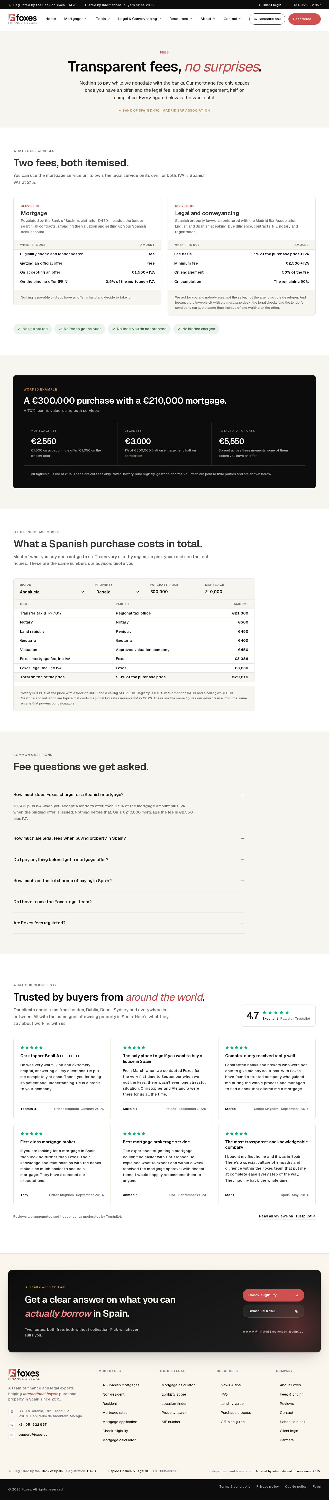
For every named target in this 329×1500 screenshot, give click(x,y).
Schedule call (270, 18)
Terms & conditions (235, 1486)
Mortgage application (120, 1422)
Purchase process (236, 1412)
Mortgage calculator (119, 1440)
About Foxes (290, 1385)
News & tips (231, 1385)
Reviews (287, 1403)
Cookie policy (296, 1486)
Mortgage (214, 584)
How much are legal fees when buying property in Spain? (69, 838)
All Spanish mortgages (121, 1385)
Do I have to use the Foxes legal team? (52, 902)
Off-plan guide (233, 1422)
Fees (317, 1486)
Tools (101, 18)
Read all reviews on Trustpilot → (287, 1216)
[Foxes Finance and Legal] (23, 19)
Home (50, 18)
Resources (178, 18)
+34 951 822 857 (307, 5)
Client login (272, 5)
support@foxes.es (33, 1434)
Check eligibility (262, 1295)
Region (25, 584)
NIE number (171, 1422)
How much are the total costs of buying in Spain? (62, 880)
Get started (302, 18)
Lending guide (232, 1403)
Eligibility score (174, 1394)
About (205, 18)
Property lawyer (175, 1412)
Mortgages (74, 18)
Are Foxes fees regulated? (39, 923)
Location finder (174, 1403)
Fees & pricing (292, 1394)
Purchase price (164, 584)
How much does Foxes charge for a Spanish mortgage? (68, 794)
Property (104, 584)
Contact (230, 18)
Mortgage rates (115, 1412)
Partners (287, 1440)
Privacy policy (268, 1486)
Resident (110, 1403)
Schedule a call (262, 1311)
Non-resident (113, 1394)
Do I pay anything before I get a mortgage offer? (60, 859)
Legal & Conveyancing (137, 18)
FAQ (224, 1394)
